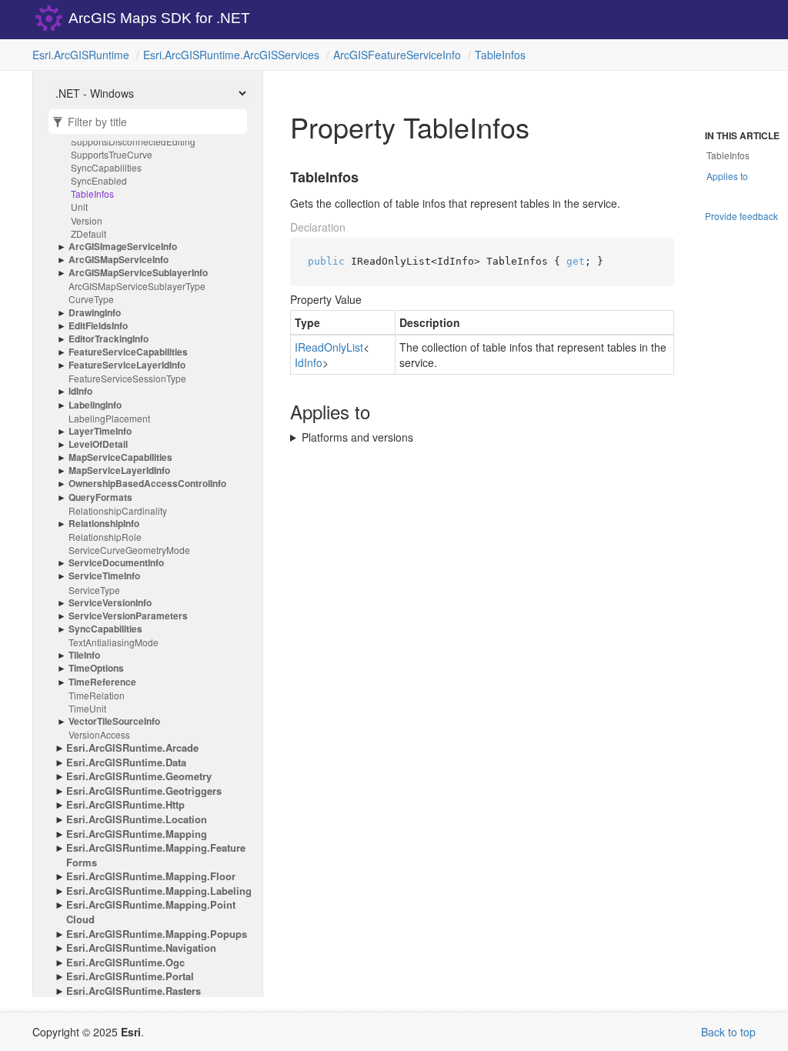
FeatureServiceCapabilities (128, 352)
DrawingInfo (94, 312)
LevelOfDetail (98, 444)
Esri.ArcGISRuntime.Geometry (139, 776)
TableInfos (500, 54)
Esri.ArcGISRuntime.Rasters (133, 991)
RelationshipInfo (103, 523)
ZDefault (88, 233)
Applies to (727, 175)
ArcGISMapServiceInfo (118, 259)
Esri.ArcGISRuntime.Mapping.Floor (150, 876)
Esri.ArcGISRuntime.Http (125, 805)
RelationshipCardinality (117, 510)
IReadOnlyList (329, 347)
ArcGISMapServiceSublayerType (136, 285)
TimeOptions (96, 668)
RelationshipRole (105, 536)
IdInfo (80, 391)
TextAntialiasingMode (113, 642)
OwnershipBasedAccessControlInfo (147, 483)
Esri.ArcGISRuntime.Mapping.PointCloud (150, 912)
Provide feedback (741, 215)
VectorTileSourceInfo (114, 721)
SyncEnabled (99, 180)
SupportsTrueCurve (111, 154)
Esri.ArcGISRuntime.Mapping (136, 834)
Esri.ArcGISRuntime (80, 54)
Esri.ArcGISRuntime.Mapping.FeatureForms (155, 855)
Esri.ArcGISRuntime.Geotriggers (144, 791)
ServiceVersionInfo (110, 602)
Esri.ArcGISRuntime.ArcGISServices (231, 54)
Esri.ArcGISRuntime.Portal (130, 976)
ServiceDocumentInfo (116, 562)
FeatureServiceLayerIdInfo (126, 365)
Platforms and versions (357, 437)
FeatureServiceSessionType (127, 378)
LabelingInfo (95, 405)
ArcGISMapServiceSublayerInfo (138, 272)
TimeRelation (96, 695)
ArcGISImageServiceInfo (122, 246)
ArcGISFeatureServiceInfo (397, 54)
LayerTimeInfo (100, 431)
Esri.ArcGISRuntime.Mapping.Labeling (159, 891)
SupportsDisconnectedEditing (133, 141)
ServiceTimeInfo (104, 575)
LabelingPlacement (109, 418)
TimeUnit (87, 708)
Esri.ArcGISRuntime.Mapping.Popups (156, 934)
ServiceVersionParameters (128, 615)
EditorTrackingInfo (108, 338)
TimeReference (102, 682)
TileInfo (84, 655)
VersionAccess (99, 734)
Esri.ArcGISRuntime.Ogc (125, 962)
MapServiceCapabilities (120, 457)
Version (86, 220)
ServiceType (94, 589)
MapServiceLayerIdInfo (119, 470)
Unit (79, 206)
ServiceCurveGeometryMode (129, 549)
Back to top (728, 1031)
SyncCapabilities (106, 167)
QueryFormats (100, 497)
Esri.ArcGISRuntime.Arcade (132, 748)
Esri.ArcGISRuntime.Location (136, 819)
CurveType (91, 298)
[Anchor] (281, 177)
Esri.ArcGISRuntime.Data (126, 762)
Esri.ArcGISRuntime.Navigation (141, 948)
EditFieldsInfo (98, 325)
